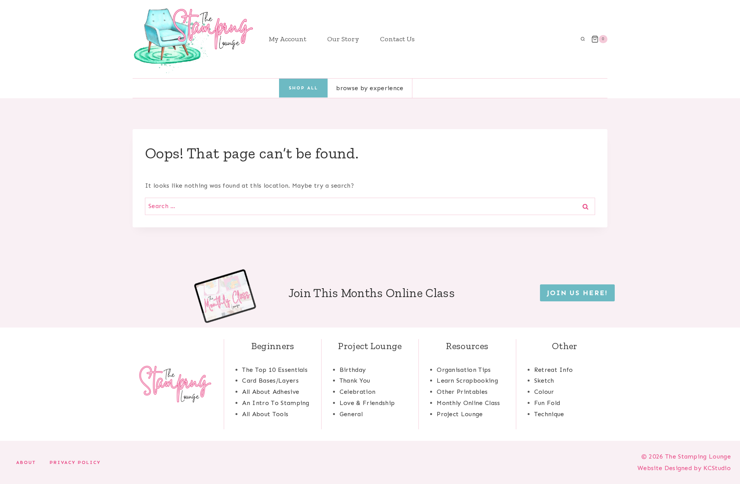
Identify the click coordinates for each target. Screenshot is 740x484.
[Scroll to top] (722, 454)
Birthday (353, 369)
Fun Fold (547, 403)
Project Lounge (460, 414)
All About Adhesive (270, 391)
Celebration (358, 391)
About (26, 462)
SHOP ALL (303, 88)
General (351, 414)
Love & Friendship (367, 403)
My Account (287, 39)
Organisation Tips (464, 369)
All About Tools (265, 414)
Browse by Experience (369, 88)
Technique (549, 414)
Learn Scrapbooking (467, 380)
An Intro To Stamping (275, 403)
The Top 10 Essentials (275, 369)
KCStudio (716, 468)
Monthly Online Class (468, 403)
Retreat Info (553, 369)
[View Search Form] (582, 39)
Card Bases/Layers (270, 380)
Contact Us (397, 39)
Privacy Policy (75, 462)
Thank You (355, 380)
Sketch (544, 380)
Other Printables (462, 391)
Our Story (343, 39)
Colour (544, 391)
